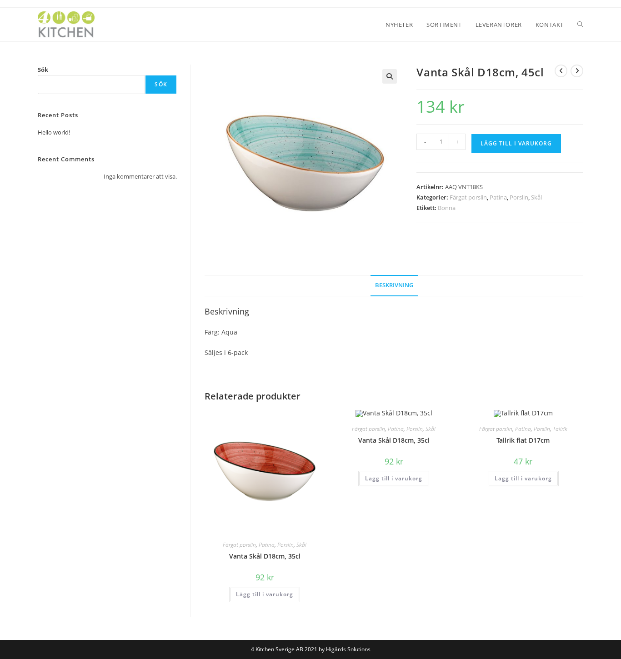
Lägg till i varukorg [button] (264, 594)
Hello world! (54, 132)
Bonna (447, 208)
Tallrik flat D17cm (523, 440)
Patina (498, 197)
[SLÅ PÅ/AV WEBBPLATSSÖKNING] (580, 24)
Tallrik (560, 429)
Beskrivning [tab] (394, 285)
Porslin (519, 197)
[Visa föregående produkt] (561, 71)
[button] (389, 76)
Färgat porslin (468, 197)
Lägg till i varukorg (516, 143)
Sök (43, 69)
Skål (536, 197)
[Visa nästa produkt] (577, 71)
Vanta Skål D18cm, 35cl (264, 556)
